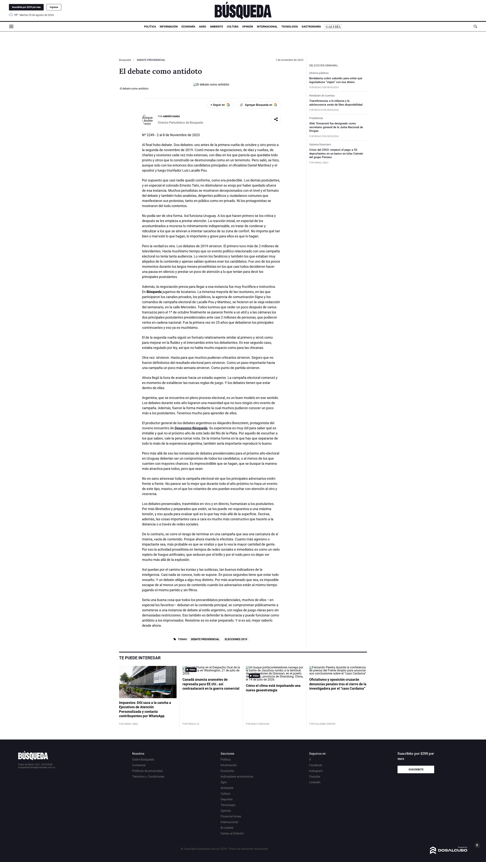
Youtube (314, 776)
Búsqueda (125, 59)
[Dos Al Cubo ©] (448, 853)
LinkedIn (314, 782)
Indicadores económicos (237, 776)
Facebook (315, 765)
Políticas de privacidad (147, 771)
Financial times (231, 816)
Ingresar (54, 7)
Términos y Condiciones (148, 776)
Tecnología (289, 26)
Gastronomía (311, 26)
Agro (202, 26)
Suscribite (416, 769)
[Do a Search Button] (475, 26)
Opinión (247, 26)
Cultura (232, 26)
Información (169, 26)
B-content (227, 828)
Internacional (267, 26)
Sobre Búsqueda (143, 759)
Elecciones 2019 (236, 639)
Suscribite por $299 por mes (26, 7)
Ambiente (216, 26)
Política (150, 26)
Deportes (227, 799)
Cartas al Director (232, 833)
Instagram (316, 771)
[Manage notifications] (477, 845)
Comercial (139, 765)
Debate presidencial (205, 639)
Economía (188, 26)
